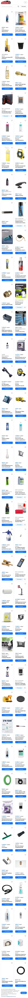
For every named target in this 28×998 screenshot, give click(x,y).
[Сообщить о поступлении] (11, 116)
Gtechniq (17, 274)
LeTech (3, 83)
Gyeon (3, 56)
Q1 (15, 410)
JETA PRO (17, 627)
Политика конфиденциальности (8, 996)
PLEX (3, 28)
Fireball (3, 164)
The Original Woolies (20, 736)
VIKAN (3, 846)
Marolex (17, 301)
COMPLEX (17, 356)
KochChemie (18, 110)
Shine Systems (18, 28)
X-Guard (7, 654)
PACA (3, 437)
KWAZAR (4, 682)
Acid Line (21, 301)
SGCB (16, 600)
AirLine (23, 220)
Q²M (6, 736)
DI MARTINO (5, 546)
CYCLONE (4, 464)
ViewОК (4, 110)
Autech (17, 56)
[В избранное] (12, 12)
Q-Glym (3, 519)
